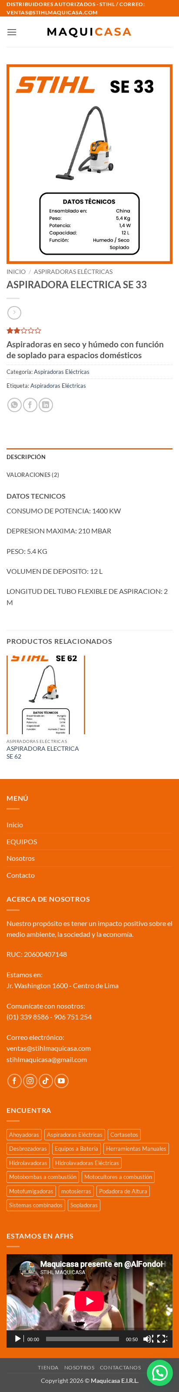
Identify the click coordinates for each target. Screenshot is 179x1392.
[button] (12, 32)
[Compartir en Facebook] (30, 405)
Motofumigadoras (31, 1191)
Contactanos (120, 1367)
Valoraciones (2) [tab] (33, 474)
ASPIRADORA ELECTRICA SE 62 (43, 752)
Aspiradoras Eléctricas (73, 271)
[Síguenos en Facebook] (14, 1081)
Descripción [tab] (26, 456)
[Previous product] (14, 313)
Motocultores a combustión (118, 1176)
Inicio (16, 271)
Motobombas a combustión (42, 1176)
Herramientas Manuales (136, 1148)
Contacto (21, 875)
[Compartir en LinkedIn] (46, 405)
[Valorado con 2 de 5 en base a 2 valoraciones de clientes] (89, 330)
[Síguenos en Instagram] (30, 1081)
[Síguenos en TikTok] (46, 1081)
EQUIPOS (22, 841)
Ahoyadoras (24, 1134)
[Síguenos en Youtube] (61, 1081)
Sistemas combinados (36, 1205)
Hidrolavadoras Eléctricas (87, 1162)
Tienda (48, 1367)
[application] (89, 1301)
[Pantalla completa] (162, 1339)
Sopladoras (84, 1205)
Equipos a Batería (76, 1148)
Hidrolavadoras (28, 1162)
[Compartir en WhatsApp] (14, 405)
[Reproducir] (18, 1339)
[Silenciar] (148, 1339)
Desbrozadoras (28, 1148)
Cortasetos (124, 1134)
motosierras (76, 1191)
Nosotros (21, 858)
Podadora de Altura (123, 1191)
